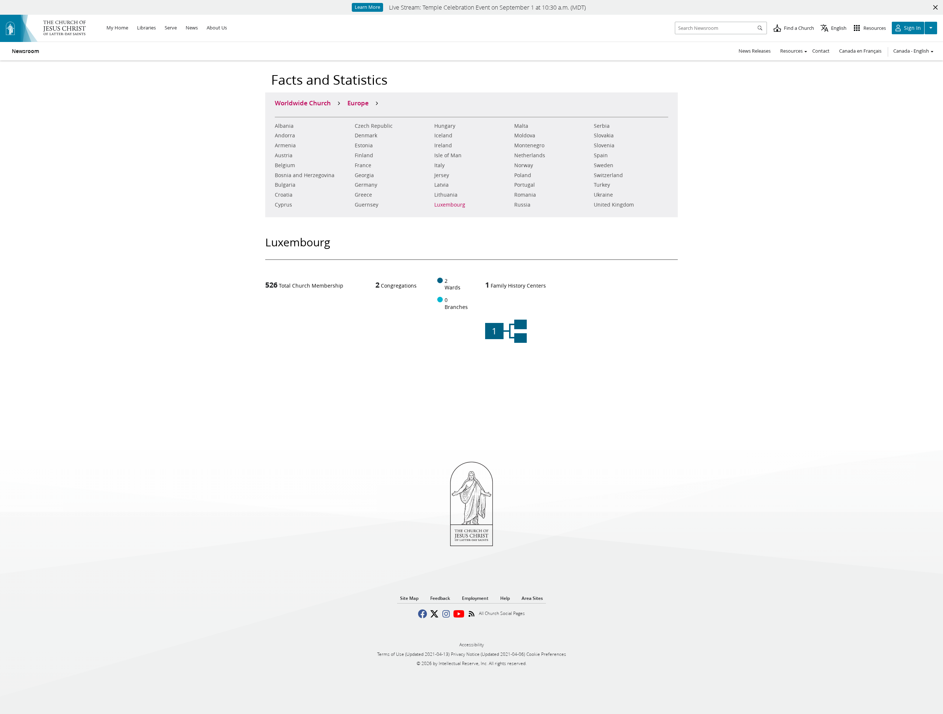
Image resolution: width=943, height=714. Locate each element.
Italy (439, 165)
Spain (601, 155)
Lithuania (446, 194)
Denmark (366, 135)
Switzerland (608, 175)
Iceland (443, 135)
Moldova (524, 135)
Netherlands (529, 155)
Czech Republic (374, 126)
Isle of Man (448, 155)
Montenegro (529, 145)
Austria (283, 155)
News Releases (755, 51)
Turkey (602, 185)
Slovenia (604, 145)
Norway (523, 165)
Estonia (364, 145)
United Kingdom (614, 204)
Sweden (603, 165)
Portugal (524, 185)
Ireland (443, 145)
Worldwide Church (303, 102)
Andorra (285, 135)
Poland (522, 175)
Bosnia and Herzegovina (304, 175)
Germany (366, 185)
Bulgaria (285, 185)
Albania (284, 126)
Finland (364, 155)
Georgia (364, 175)
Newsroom (25, 51)
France (363, 165)
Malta (521, 126)
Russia (522, 204)
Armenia (285, 145)
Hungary (444, 126)
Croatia (283, 194)
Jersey (441, 175)
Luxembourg (449, 204)
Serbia (602, 126)
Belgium (285, 165)
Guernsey (366, 204)
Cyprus (283, 204)
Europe (358, 102)
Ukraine (603, 194)
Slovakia (604, 135)
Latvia (441, 185)
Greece (363, 194)
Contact (821, 51)
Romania (525, 194)
